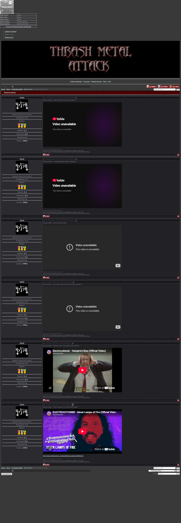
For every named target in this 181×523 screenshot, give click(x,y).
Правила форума (96, 81)
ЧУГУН (22, 97)
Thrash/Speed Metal (17, 89)
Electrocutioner (28, 89)
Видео (8, 89)
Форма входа (9, 37)
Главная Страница (10, 31)
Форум (3, 89)
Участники (86, 81)
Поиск (105, 81)
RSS (109, 81)
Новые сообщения (76, 81)
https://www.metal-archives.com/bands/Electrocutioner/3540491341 (63, 456)
